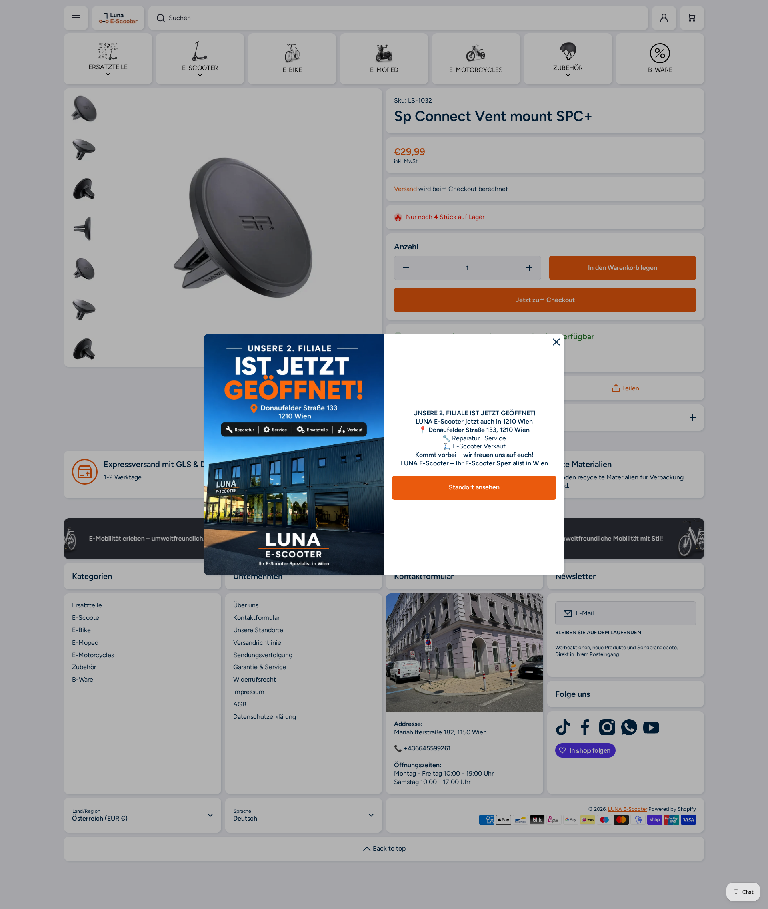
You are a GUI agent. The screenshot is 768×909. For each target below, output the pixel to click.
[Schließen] (556, 342)
